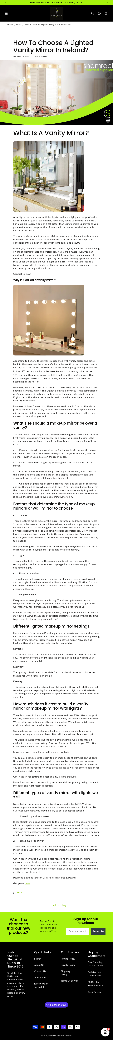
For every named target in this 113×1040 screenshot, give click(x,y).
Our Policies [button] (70, 952)
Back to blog (58, 905)
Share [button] (20, 892)
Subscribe (98, 931)
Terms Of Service (69, 980)
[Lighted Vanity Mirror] (48, 211)
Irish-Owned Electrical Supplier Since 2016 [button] (15, 959)
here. (27, 883)
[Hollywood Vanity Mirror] (48, 355)
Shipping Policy (65, 973)
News (18, 24)
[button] (6, 13)
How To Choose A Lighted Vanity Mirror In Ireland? (48, 24)
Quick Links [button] (43, 952)
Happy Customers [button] (96, 954)
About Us (39, 964)
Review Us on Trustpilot (41, 985)
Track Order (40, 977)
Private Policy (68, 964)
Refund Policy (68, 958)
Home (10, 24)
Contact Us (40, 971)
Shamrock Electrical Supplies (60, 1035)
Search (37, 958)
